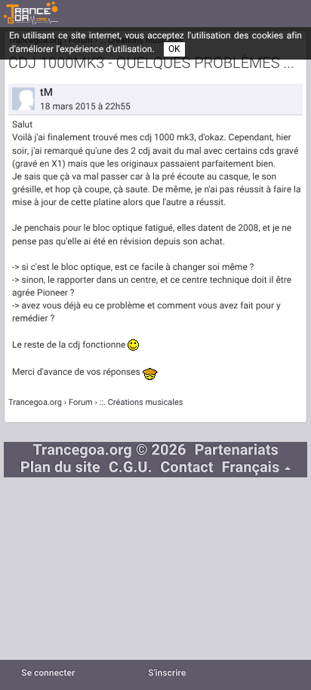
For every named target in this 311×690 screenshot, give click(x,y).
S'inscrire (167, 673)
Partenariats (236, 450)
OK (174, 49)
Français (253, 468)
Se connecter (48, 673)
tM (46, 92)
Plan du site (60, 468)
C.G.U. (130, 468)
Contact (186, 468)
